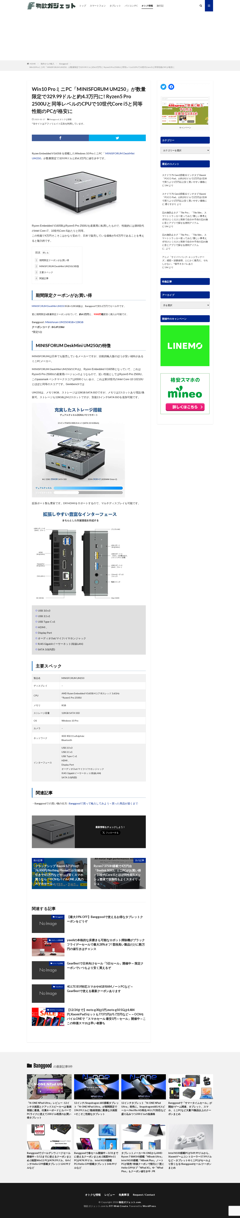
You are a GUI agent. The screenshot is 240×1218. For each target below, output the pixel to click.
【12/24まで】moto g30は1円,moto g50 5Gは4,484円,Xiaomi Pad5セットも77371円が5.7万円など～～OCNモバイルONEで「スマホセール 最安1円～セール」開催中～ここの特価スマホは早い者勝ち (106, 1016)
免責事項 (124, 1194)
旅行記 (160, 5)
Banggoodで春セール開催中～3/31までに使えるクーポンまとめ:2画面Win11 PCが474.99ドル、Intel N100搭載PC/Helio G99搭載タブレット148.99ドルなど (96, 1160)
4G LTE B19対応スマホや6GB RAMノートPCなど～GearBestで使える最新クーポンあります (100, 989)
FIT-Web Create (118, 1206)
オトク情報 (147, 5)
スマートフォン (98, 5)
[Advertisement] (120, 36)
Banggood (63, 63)
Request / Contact (144, 1194)
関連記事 (42, 278)
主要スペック (44, 272)
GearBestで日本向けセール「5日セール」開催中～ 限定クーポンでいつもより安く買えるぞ (105, 966)
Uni (166, 185)
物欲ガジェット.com (130, 1202)
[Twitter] (117, 138)
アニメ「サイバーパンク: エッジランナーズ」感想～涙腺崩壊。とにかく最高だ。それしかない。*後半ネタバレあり (185, 260)
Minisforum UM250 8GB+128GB (64, 322)
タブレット (115, 5)
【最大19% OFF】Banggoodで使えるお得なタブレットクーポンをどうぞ (105, 919)
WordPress (149, 1206)
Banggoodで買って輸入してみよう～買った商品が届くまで (103, 803)
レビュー (109, 1194)
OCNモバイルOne (56, 1010)
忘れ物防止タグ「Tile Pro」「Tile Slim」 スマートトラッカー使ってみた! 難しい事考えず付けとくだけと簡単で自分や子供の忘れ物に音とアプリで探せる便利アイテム (185, 217)
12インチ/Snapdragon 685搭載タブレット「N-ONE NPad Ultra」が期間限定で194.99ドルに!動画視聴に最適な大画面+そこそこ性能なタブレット (96, 1108)
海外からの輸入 (47, 63)
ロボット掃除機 (57, 940)
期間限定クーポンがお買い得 (52, 260)
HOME (33, 63)
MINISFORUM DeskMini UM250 (48, 306)
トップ (82, 5)
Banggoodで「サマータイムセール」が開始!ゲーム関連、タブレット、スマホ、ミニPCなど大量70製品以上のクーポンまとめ (190, 1108)
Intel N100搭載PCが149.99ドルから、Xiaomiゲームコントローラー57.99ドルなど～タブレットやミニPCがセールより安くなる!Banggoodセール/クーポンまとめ (190, 1160)
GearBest (59, 987)
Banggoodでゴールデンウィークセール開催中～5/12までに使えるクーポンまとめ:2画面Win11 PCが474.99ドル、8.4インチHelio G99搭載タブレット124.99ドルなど (49, 1160)
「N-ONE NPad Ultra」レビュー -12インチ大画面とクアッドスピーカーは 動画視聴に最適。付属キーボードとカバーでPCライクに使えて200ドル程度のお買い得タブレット (49, 1110)
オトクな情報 (66, 119)
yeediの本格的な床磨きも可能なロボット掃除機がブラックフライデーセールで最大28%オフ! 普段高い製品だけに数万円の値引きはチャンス (106, 944)
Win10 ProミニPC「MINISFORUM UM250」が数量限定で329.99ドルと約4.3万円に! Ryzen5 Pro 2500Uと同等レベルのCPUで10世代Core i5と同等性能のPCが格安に (102, 67)
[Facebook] (60, 138)
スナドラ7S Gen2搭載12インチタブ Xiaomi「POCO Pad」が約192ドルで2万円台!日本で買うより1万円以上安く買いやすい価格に (184, 178)
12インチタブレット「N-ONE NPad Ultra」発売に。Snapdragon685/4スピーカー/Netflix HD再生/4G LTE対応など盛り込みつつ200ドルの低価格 (143, 1108)
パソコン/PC (131, 5)
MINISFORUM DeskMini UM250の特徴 (57, 266)
